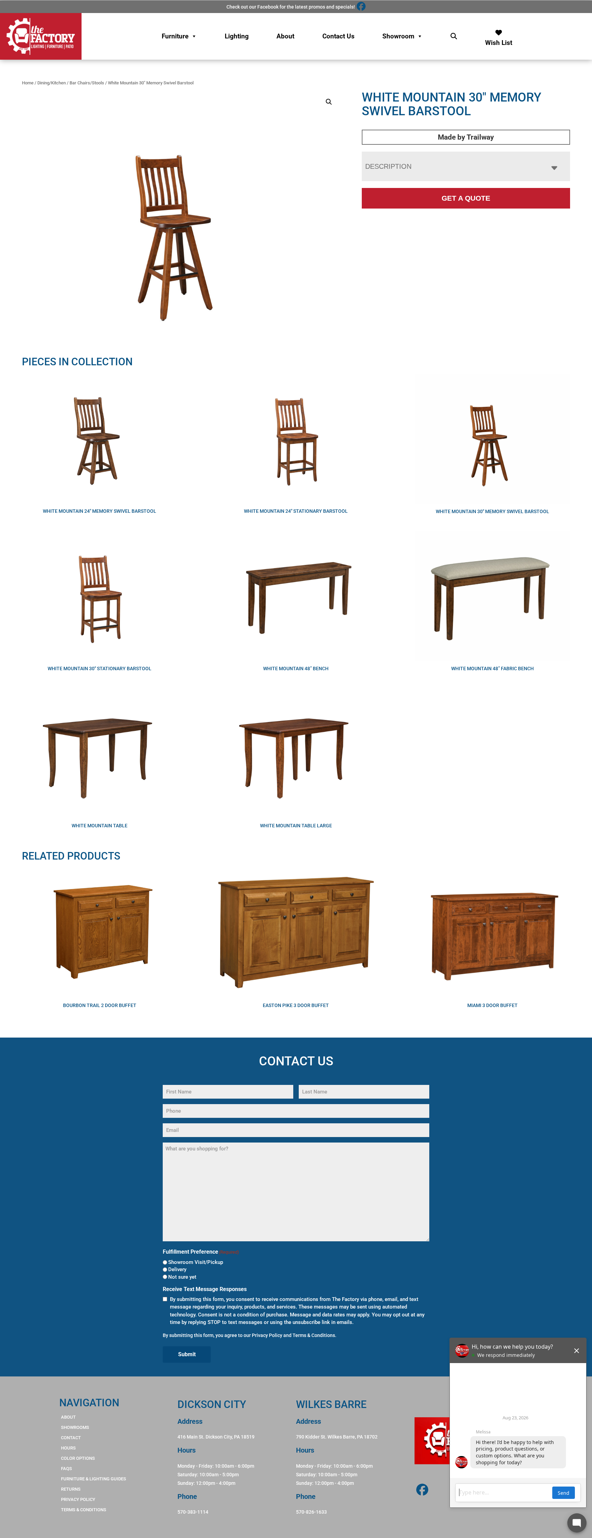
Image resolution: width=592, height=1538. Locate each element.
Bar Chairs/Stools (87, 82)
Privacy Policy (267, 1335)
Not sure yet (182, 1277)
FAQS (66, 1468)
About (285, 36)
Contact (71, 1437)
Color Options (78, 1458)
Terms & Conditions (314, 1335)
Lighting (237, 36)
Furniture (175, 36)
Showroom (398, 36)
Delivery (177, 1269)
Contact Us (338, 36)
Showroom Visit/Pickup (195, 1262)
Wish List (498, 41)
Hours (68, 1448)
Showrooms (75, 1427)
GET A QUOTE (466, 198)
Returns (71, 1489)
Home (28, 82)
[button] (329, 102)
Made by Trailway (466, 137)
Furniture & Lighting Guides (93, 1478)
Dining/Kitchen (51, 82)
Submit (187, 1354)
